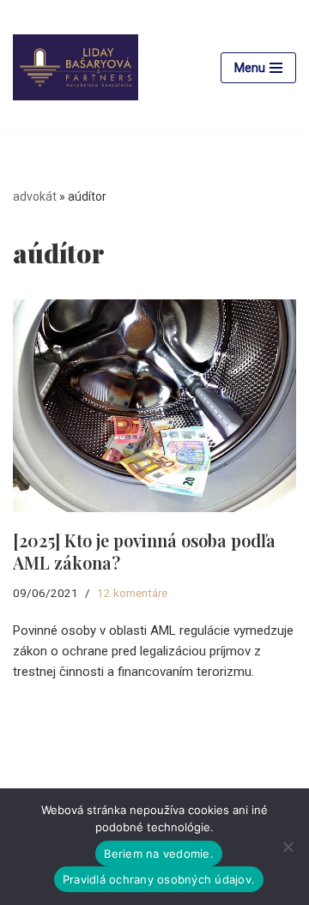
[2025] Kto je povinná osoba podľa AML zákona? (144, 551)
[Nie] (287, 846)
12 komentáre (132, 593)
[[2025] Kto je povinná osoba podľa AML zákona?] (154, 405)
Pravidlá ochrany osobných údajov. (159, 879)
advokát (35, 196)
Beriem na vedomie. (159, 853)
